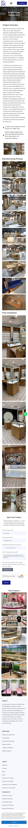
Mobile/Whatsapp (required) (11, 545)
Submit (6, 582)
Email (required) (7, 537)
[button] (11, 3)
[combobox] (3, 547)
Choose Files (7, 569)
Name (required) (7, 530)
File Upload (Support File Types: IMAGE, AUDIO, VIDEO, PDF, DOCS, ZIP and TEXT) (13, 564)
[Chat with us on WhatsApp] (25, 414)
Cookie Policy (10, 825)
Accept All (14, 822)
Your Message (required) (10, 552)
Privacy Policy (16, 825)
